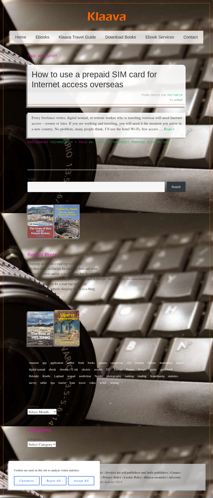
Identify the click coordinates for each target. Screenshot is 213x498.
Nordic (99, 376)
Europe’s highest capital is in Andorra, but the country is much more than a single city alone (89, 273)
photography (113, 376)
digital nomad (37, 369)
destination (166, 363)
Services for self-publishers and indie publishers (136, 472)
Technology (61, 142)
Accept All (81, 481)
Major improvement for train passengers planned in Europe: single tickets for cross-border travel (91, 279)
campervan (116, 363)
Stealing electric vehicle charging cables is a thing (61, 289)
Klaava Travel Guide (77, 37)
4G (91, 142)
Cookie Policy (133, 477)
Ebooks (42, 37)
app (44, 363)
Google (142, 369)
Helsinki (34, 376)
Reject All (54, 481)
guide (153, 369)
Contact (190, 37)
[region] (54, 475)
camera (102, 363)
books (91, 363)
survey (33, 383)
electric (86, 369)
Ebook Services (159, 37)
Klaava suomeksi (155, 477)
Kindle (46, 376)
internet (121, 142)
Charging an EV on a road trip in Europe (54, 263)
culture (152, 363)
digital (179, 363)
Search (31, 179)
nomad (71, 376)
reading (142, 376)
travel (82, 383)
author (70, 363)
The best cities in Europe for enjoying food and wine (62, 268)
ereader (98, 369)
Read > (169, 128)
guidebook (166, 369)
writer (102, 383)
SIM (166, 142)
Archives (33, 406)
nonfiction (85, 376)
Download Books (120, 37)
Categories (34, 439)
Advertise (175, 477)
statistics (173, 376)
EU (108, 369)
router (154, 142)
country (139, 363)
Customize (27, 481)
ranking (129, 376)
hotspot (103, 142)
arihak (178, 100)
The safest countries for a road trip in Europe (57, 284)
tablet (43, 383)
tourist (62, 383)
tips (53, 383)
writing (114, 383)
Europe (118, 369)
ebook (52, 369)
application (56, 363)
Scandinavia (157, 376)
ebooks (64, 369)
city (129, 363)
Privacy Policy (112, 477)
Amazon (34, 363)
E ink (75, 369)
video (92, 383)
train (72, 383)
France (130, 369)
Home (20, 37)
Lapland (59, 376)
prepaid (138, 142)
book (81, 363)
